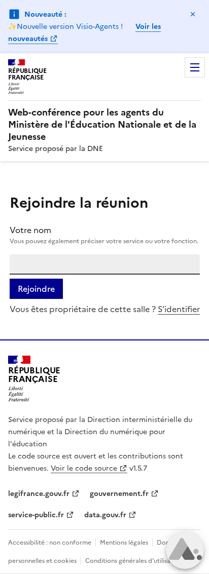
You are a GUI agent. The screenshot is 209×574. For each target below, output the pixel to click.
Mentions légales (124, 542)
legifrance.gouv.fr (38, 493)
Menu (195, 67)
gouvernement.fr (119, 493)
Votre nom (30, 230)
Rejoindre (36, 289)
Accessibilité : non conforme (49, 542)
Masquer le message (193, 14)
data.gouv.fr (105, 515)
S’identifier (179, 309)
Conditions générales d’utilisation (133, 560)
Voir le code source (84, 468)
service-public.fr (36, 515)
